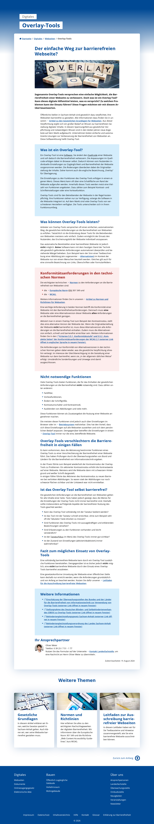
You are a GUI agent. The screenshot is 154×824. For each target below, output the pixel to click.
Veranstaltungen (118, 799)
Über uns (116, 775)
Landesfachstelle (118, 784)
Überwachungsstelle (120, 788)
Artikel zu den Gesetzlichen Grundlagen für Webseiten (75, 120)
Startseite (26, 38)
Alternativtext (87, 256)
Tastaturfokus (57, 536)
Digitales (38, 38)
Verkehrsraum (53, 787)
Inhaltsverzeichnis (61, 815)
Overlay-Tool (49, 433)
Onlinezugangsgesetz (24, 788)
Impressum (28, 815)
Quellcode (92, 155)
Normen (74, 282)
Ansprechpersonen (119, 780)
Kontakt (85, 815)
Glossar (96, 815)
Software (68, 155)
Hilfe (76, 815)
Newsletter (115, 803)
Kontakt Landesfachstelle (101, 651)
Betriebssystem (66, 424)
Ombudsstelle (117, 792)
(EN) (70, 290)
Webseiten (50, 38)
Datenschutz (43, 815)
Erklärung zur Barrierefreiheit (117, 815)
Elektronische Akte (22, 792)
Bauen (50, 775)
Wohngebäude (53, 791)
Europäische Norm (59, 290)
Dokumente (19, 784)
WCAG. (53, 294)
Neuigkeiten (116, 795)
